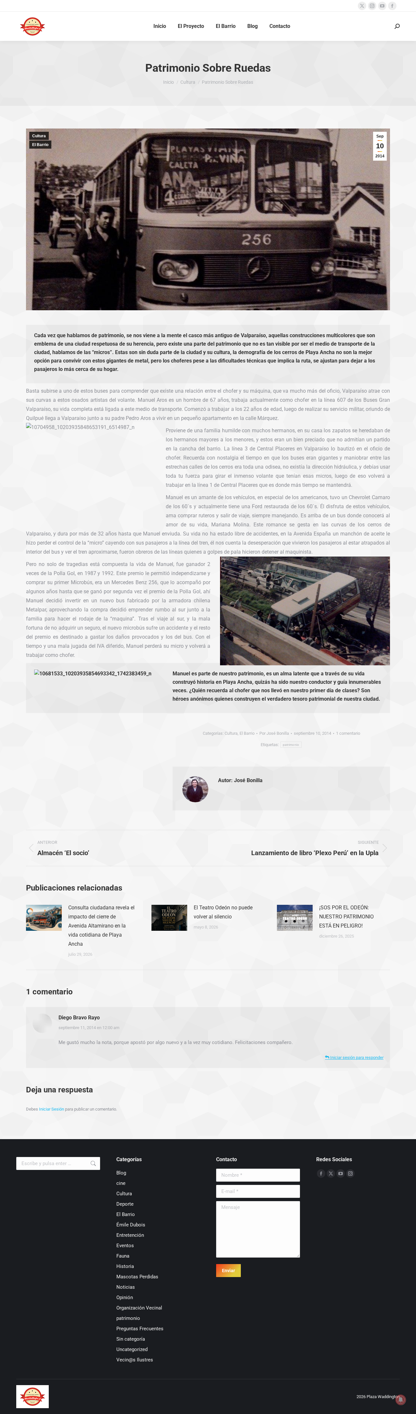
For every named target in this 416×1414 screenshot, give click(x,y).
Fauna (122, 1256)
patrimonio (291, 744)
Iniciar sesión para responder (356, 1057)
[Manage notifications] (401, 1400)
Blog (121, 1173)
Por (274, 733)
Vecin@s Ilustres (134, 1360)
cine (120, 1183)
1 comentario (348, 733)
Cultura (39, 136)
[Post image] (44, 918)
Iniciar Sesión (52, 1109)
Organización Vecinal (139, 1308)
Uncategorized (132, 1349)
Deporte (125, 1204)
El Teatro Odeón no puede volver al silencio (223, 912)
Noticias (125, 1287)
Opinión (124, 1297)
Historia (125, 1266)
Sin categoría (130, 1339)
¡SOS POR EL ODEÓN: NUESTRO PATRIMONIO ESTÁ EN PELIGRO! (346, 916)
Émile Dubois (130, 1225)
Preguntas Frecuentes (139, 1329)
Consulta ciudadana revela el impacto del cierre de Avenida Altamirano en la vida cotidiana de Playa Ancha (101, 925)
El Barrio (40, 144)
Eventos (125, 1245)
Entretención (130, 1235)
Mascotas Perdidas (137, 1277)
